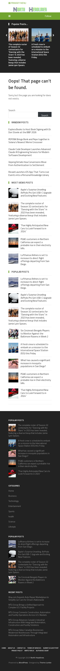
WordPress (23, 662)
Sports (11, 511)
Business (12, 495)
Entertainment (14, 506)
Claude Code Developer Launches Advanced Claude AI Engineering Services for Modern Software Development (29, 152)
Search (11, 110)
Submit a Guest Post (50, 648)
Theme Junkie (45, 662)
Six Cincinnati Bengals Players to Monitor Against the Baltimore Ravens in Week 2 (35, 333)
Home (11, 490)
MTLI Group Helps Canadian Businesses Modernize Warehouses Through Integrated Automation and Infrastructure (27, 632)
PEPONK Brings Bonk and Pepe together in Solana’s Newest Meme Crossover (28, 140)
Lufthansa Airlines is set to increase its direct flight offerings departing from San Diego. (35, 259)
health (11, 516)
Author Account (42, 650)
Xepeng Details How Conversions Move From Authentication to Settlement (27, 163)
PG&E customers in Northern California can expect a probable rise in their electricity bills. (36, 243)
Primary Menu (18, 3)
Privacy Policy (17, 650)
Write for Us (29, 650)
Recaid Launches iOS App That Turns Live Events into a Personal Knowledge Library (28, 173)
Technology (13, 501)
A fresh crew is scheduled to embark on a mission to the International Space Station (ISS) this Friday (41, 51)
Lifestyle (12, 526)
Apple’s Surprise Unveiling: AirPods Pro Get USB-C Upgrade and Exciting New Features (36, 192)
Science (11, 521)
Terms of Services (34, 648)
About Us (11, 648)
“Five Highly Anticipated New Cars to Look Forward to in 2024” (34, 228)
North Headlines (37, 657)
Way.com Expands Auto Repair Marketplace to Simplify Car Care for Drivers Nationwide (28, 598)
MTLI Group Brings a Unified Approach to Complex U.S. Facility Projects (26, 606)
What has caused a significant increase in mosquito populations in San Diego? (35, 363)
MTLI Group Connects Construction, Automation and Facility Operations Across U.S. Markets (29, 614)
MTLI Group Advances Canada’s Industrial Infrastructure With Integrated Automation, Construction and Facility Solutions (27, 622)
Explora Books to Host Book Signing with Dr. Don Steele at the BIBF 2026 (29, 131)
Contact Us (21, 648)
